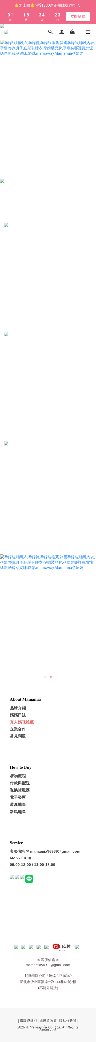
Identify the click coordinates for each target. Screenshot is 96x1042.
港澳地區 (18, 804)
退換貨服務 (20, 790)
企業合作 (18, 729)
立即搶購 (77, 16)
